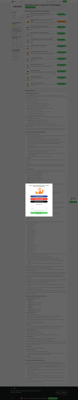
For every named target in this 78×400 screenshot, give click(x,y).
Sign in (42, 214)
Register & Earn (39, 212)
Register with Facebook (39, 196)
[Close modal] (51, 184)
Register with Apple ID (39, 201)
